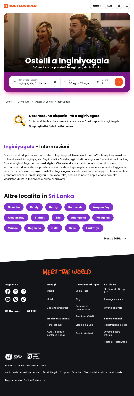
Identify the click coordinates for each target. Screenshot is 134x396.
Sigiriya (40, 217)
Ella (58, 217)
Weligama (103, 217)
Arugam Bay (101, 207)
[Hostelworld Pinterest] (15, 299)
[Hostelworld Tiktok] (23, 299)
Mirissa (13, 228)
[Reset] (55, 82)
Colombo (14, 207)
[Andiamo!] (119, 82)
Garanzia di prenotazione (83, 308)
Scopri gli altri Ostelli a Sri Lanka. (51, 126)
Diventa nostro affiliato (112, 333)
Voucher (77, 372)
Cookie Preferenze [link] (34, 380)
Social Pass (82, 290)
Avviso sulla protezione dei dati (22, 372)
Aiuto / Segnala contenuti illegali (56, 333)
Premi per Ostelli (85, 316)
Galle (54, 228)
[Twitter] (15, 291)
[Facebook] (7, 291)
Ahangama (78, 217)
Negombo (34, 228)
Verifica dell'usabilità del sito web (103, 372)
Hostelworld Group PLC (114, 291)
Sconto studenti (84, 333)
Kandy (34, 207)
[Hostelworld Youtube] (7, 299)
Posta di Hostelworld (115, 341)
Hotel (50, 299)
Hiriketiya (93, 228)
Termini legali (50, 372)
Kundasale (75, 207)
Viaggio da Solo (85, 324)
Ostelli (50, 290)
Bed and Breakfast (57, 307)
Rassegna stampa (114, 299)
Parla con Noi (54, 324)
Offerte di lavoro (113, 307)
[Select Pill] (119, 6)
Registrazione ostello (115, 324)
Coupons (65, 372)
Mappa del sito (13, 380)
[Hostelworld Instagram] (23, 291)
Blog (78, 299)
